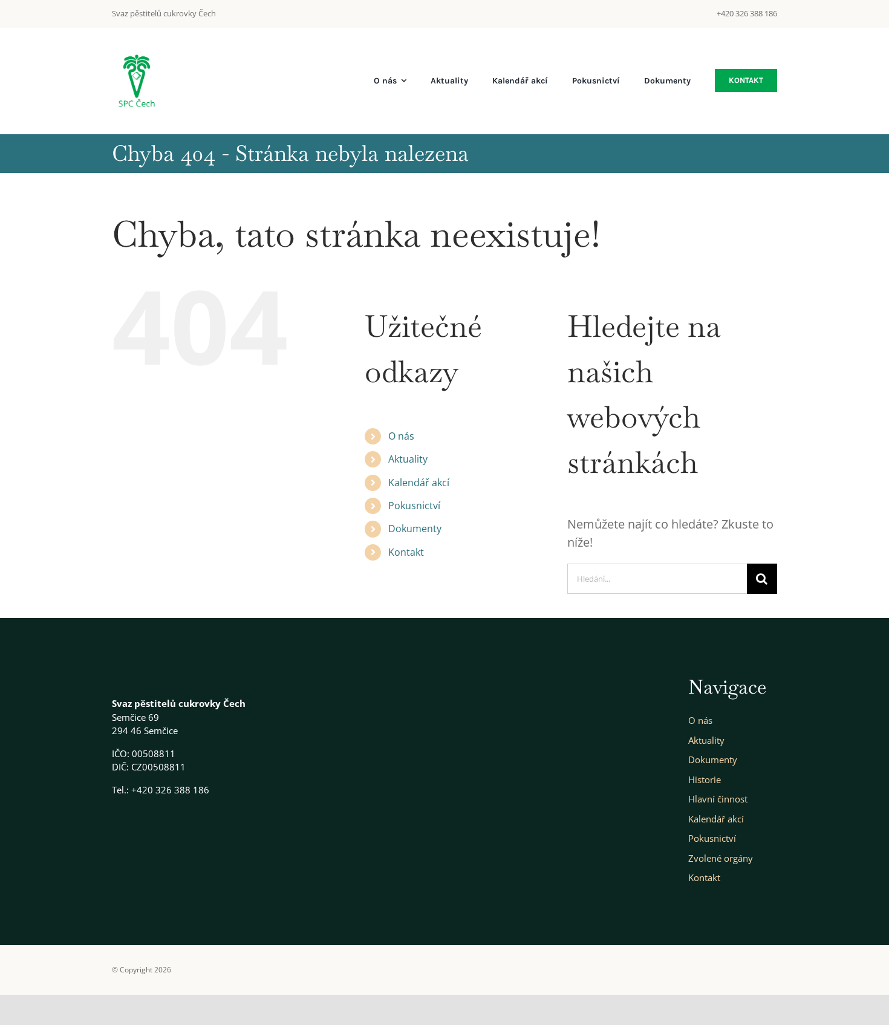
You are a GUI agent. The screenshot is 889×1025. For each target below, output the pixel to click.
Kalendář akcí (418, 482)
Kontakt (406, 552)
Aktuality (408, 459)
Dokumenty (414, 528)
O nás (401, 436)
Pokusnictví (414, 505)
